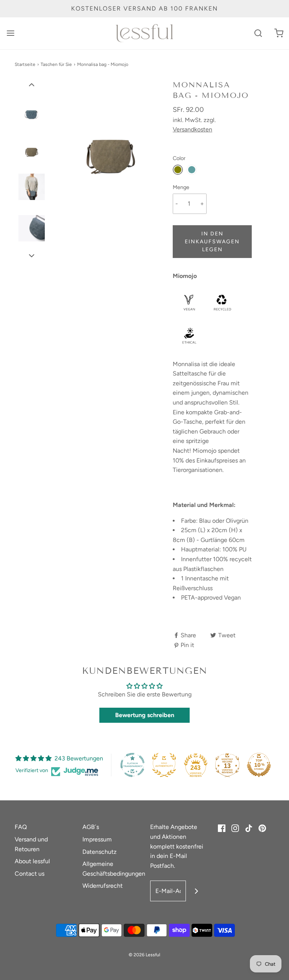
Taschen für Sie (56, 64)
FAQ (21, 826)
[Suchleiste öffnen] (258, 33)
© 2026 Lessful (144, 954)
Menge (181, 187)
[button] (31, 84)
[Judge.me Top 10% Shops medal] (259, 765)
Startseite (25, 64)
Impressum (97, 839)
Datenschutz (99, 851)
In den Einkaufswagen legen (212, 241)
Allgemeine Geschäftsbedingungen (113, 868)
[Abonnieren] (196, 891)
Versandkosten (192, 129)
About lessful (32, 861)
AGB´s (90, 826)
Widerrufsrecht (102, 885)
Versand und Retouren (31, 844)
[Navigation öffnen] (10, 33)
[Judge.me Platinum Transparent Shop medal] (132, 765)
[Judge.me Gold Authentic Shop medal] (164, 765)
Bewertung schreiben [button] (144, 715)
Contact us (29, 873)
